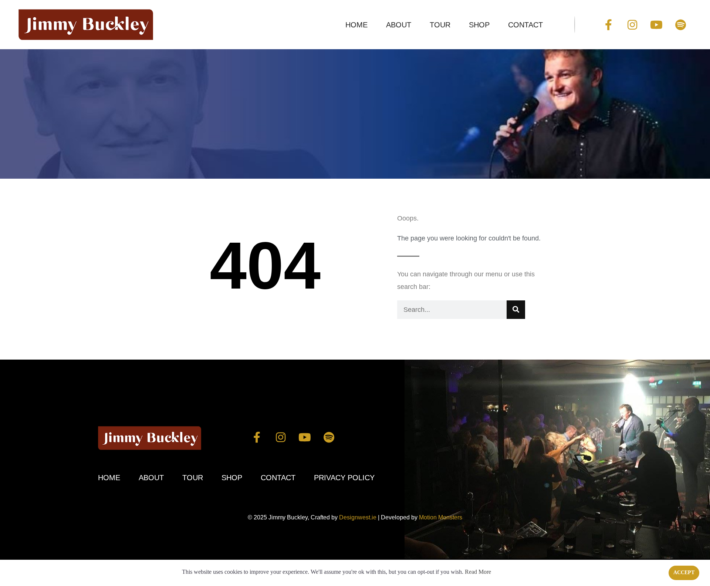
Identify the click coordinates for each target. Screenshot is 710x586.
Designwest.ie (357, 517)
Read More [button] (478, 572)
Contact (525, 25)
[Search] (516, 309)
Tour (440, 25)
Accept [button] (683, 572)
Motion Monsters (440, 517)
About (398, 25)
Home (356, 25)
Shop (479, 25)
